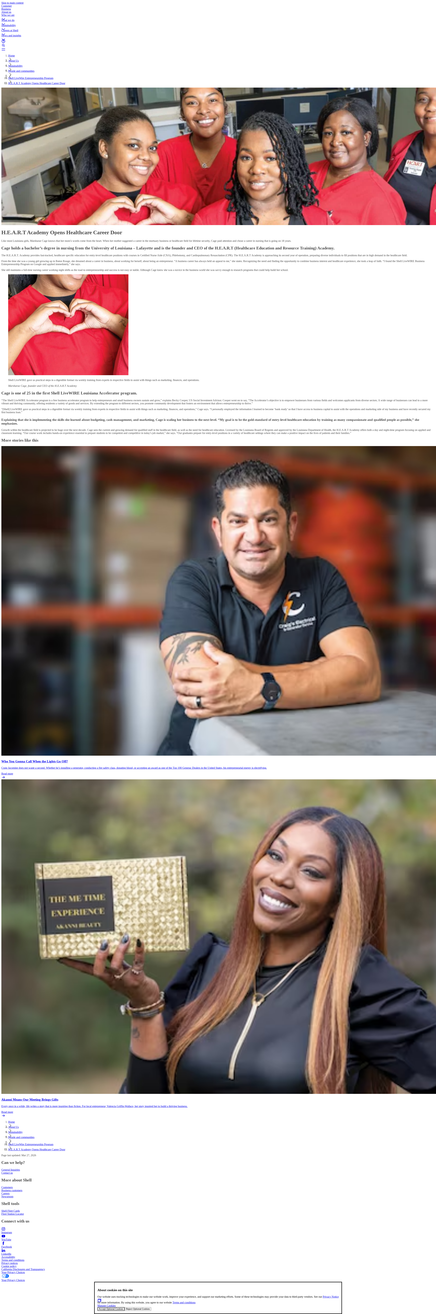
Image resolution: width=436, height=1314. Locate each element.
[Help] (218, 41)
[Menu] (218, 49)
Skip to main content (12, 2)
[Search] (218, 45)
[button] (218, 16)
